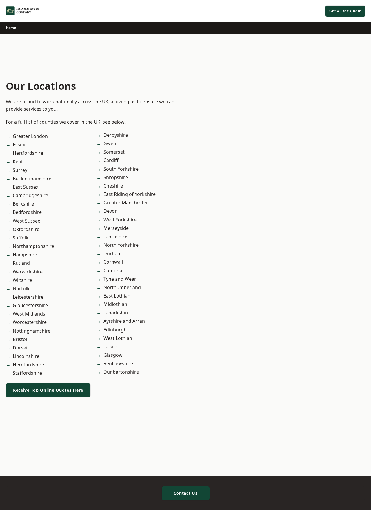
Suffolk (20, 238)
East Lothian (116, 296)
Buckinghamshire (32, 178)
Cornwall (113, 262)
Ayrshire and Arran (124, 321)
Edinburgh (115, 330)
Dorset (20, 348)
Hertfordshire (28, 153)
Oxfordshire (26, 229)
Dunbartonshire (121, 372)
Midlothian (115, 304)
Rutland (21, 263)
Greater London (30, 136)
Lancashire (115, 236)
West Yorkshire (120, 220)
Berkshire (23, 204)
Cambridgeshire (30, 195)
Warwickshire (28, 271)
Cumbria (112, 270)
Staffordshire (27, 373)
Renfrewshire (118, 363)
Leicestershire (28, 297)
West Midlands (29, 314)
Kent (18, 161)
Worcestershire (30, 322)
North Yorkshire (121, 245)
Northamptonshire (33, 246)
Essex (19, 144)
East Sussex (25, 187)
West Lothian (117, 338)
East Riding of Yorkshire (129, 194)
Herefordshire (28, 364)
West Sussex (26, 221)
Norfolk (21, 288)
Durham (112, 253)
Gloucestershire (30, 305)
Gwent (110, 143)
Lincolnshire (26, 356)
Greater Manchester (125, 202)
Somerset (114, 152)
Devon (110, 211)
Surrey (20, 170)
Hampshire (25, 254)
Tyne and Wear (119, 279)
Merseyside (116, 228)
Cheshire (113, 186)
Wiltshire (22, 280)
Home (11, 27)
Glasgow (113, 355)
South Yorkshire (121, 169)
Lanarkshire (116, 312)
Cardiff (111, 160)
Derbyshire (115, 135)
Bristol (20, 339)
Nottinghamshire (31, 331)
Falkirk (110, 346)
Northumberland (122, 287)
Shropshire (115, 177)
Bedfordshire (27, 212)
